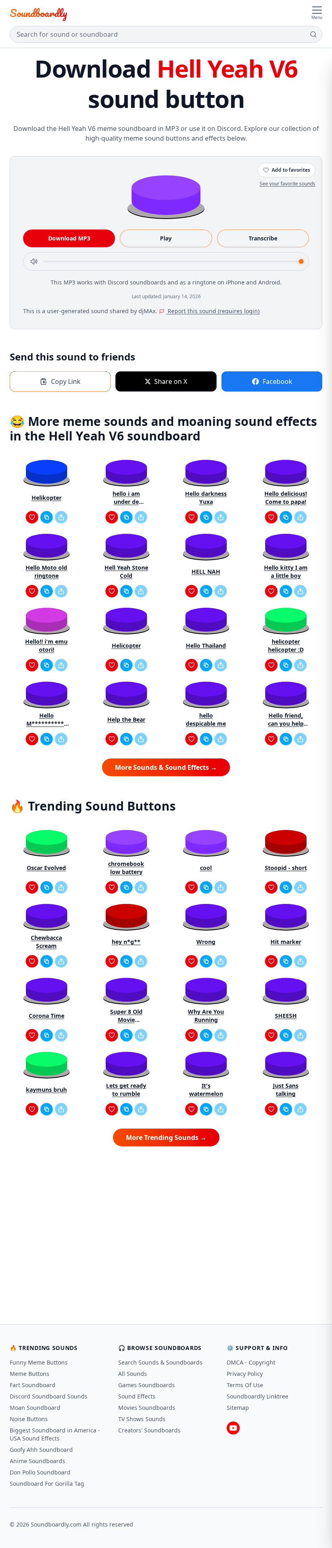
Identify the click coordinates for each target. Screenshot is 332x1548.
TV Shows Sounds (142, 1419)
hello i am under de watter (126, 498)
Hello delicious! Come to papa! (285, 497)
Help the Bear (126, 719)
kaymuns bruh (46, 1089)
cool (206, 868)
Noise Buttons (29, 1419)
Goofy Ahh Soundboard (41, 1449)
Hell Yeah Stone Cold (126, 571)
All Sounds (132, 1373)
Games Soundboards (146, 1385)
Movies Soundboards (146, 1407)
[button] (166, 194)
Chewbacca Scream (46, 942)
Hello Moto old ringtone (46, 571)
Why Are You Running (206, 1016)
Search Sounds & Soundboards (160, 1362)
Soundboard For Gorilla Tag (47, 1483)
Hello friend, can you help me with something (286, 720)
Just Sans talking (285, 1089)
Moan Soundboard (35, 1407)
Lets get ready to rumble (126, 1089)
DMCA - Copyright (251, 1362)
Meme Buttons (29, 1373)
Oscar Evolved (46, 868)
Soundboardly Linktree (257, 1396)
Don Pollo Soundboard (40, 1472)
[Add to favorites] (32, 517)
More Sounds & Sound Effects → (166, 767)
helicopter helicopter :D (286, 645)
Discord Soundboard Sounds (48, 1396)
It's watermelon (206, 1089)
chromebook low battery (126, 868)
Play (166, 238)
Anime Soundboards (37, 1461)
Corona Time (46, 1015)
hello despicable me (206, 719)
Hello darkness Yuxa (206, 497)
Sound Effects (136, 1396)
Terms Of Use (245, 1385)
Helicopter (126, 645)
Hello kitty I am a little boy (286, 571)
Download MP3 (69, 238)
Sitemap (238, 1407)
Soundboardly (38, 13)
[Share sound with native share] (61, 517)
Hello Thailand (206, 645)
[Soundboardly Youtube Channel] (233, 1428)
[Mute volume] (34, 261)
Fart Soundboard (32, 1385)
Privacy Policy (245, 1373)
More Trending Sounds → (166, 1137)
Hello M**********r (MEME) (46, 720)
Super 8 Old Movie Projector (126, 1016)
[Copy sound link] (46, 517)
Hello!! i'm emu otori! (46, 645)
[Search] (313, 34)
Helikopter (47, 497)
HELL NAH (206, 571)
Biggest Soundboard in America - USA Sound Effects (55, 1434)
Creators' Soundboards (149, 1430)
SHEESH (286, 1015)
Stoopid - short (286, 868)
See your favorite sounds (287, 183)
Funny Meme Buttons (39, 1362)
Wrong (205, 942)
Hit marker (285, 942)
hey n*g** (126, 942)
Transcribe (263, 238)
